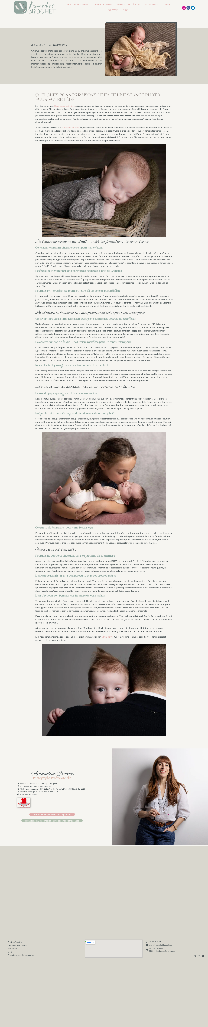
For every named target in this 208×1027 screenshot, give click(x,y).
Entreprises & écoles (129, 5)
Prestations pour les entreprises (21, 955)
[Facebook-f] (199, 956)
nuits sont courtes (70, 127)
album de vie (107, 636)
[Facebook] (188, 8)
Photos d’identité (102, 5)
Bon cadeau (152, 5)
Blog (125, 10)
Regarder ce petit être (64, 106)
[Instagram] (184, 8)
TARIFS (166, 5)
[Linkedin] (193, 8)
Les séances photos (77, 5)
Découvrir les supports (17, 945)
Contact (113, 10)
